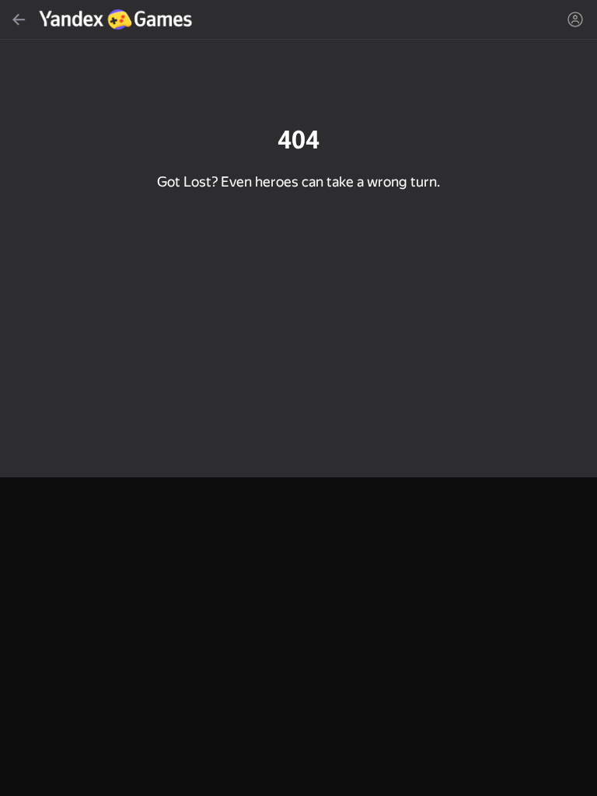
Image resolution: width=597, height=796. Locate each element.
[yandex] (117, 19)
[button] (298, 398)
